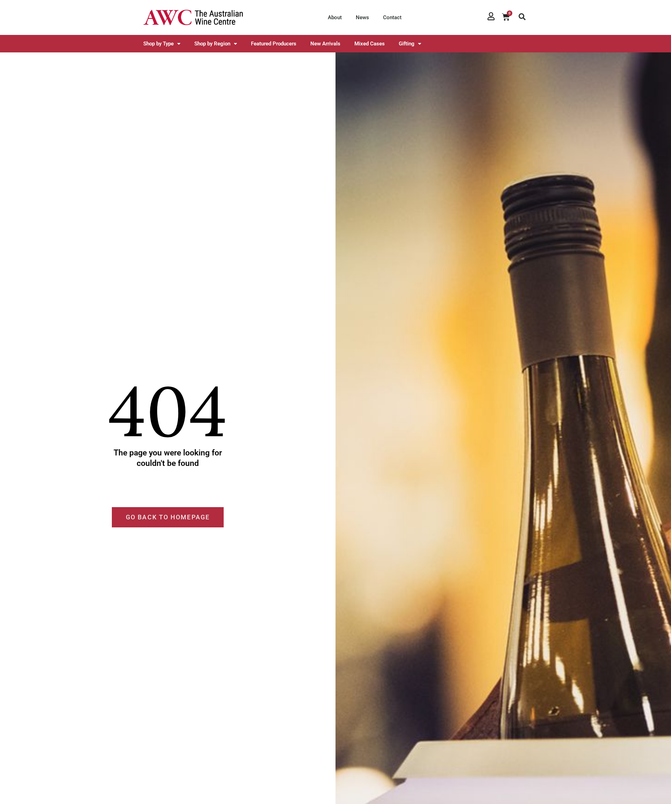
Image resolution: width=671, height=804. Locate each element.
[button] (522, 17)
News (362, 17)
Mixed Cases (369, 44)
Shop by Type (158, 44)
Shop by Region (212, 44)
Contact (392, 17)
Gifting (406, 44)
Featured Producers (273, 44)
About (335, 17)
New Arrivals (325, 44)
